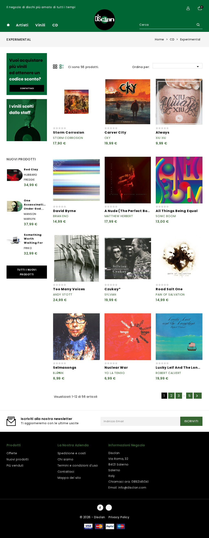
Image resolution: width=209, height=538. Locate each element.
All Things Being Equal (177, 211)
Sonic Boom (166, 216)
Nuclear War (116, 367)
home (8, 24)
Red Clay (31, 169)
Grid (55, 67)
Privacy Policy (119, 517)
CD (55, 25)
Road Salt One (169, 289)
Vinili (40, 25)
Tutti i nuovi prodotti (27, 272)
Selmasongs (64, 367)
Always (162, 132)
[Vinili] (27, 74)
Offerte (12, 453)
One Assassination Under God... (35, 205)
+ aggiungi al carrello (94, 84)
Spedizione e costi (72, 453)
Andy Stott (62, 294)
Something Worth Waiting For (33, 239)
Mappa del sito (69, 478)
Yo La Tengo (114, 373)
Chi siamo (65, 459)
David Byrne (64, 211)
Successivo (197, 395)
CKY (107, 138)
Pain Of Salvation (170, 294)
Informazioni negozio (126, 445)
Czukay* (112, 289)
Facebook (100, 508)
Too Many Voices (69, 289)
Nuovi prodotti (18, 459)
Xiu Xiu (161, 138)
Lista (62, 67)
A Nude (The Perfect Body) (129, 211)
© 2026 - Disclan (93, 517)
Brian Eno (60, 216)
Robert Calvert (168, 373)
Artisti (22, 25)
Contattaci (66, 472)
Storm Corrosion (68, 132)
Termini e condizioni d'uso (78, 465)
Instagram (109, 508)
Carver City (115, 132)
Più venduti (15, 465)
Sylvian (110, 294)
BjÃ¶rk (58, 373)
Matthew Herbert (118, 216)
